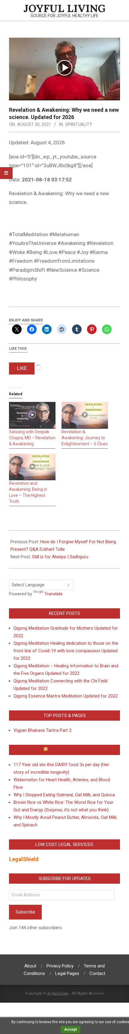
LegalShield (24, 859)
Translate (53, 594)
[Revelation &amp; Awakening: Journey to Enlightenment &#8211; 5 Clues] (85, 415)
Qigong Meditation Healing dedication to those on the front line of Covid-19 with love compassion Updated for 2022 (66, 651)
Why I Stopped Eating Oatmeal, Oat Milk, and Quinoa (64, 794)
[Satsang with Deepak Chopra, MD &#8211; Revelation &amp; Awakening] (32, 415)
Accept (70, 1029)
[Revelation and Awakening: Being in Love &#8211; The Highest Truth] (32, 467)
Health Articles (67, 750)
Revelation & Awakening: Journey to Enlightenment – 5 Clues (85, 437)
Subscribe (25, 912)
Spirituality (78, 124)
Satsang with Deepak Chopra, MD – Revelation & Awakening (32, 437)
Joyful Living (58, 993)
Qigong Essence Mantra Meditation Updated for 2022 (66, 696)
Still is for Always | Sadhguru (60, 556)
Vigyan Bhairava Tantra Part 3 (42, 730)
